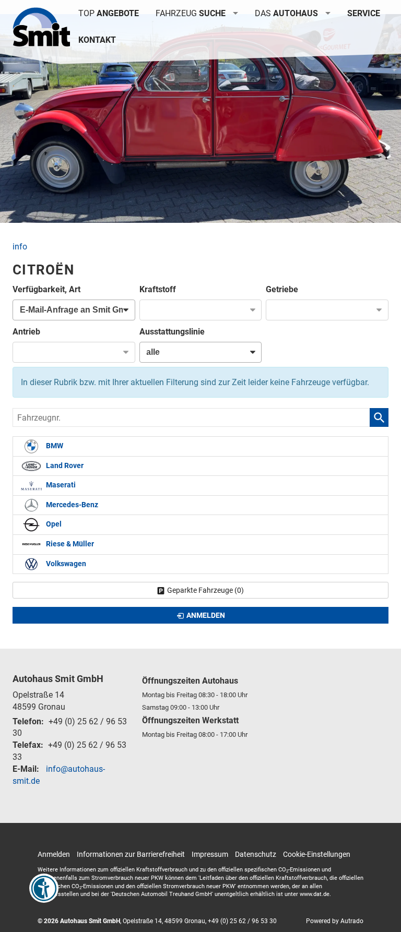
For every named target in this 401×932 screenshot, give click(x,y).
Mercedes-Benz (71, 504)
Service (363, 13)
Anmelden (54, 854)
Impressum (210, 854)
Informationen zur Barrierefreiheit (131, 854)
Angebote (108, 13)
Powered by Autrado (334, 921)
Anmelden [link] (205, 615)
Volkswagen (65, 563)
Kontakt (97, 40)
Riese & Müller (69, 544)
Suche (191, 13)
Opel (53, 524)
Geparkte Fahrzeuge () (205, 590)
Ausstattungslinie (172, 332)
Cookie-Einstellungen (316, 854)
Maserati (60, 485)
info (20, 247)
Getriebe (282, 289)
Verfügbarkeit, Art (46, 289)
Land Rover (64, 465)
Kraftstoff (157, 289)
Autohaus (286, 13)
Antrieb (26, 332)
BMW (53, 446)
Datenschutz (255, 854)
